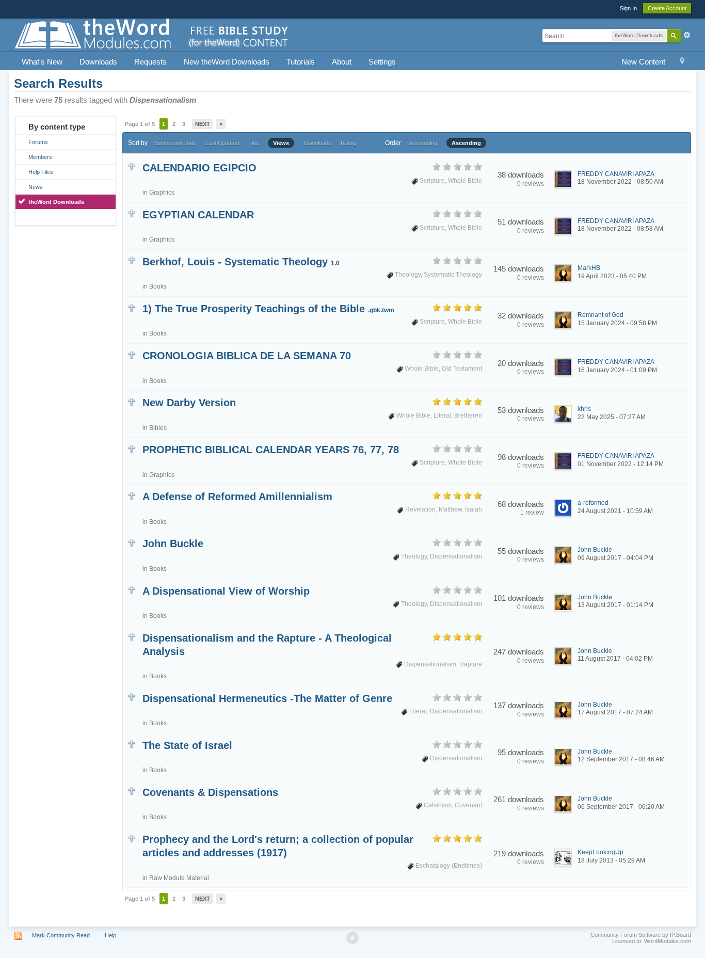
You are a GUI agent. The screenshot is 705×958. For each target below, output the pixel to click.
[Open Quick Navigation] (682, 62)
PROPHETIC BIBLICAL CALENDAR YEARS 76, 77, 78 (270, 449)
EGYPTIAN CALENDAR (198, 214)
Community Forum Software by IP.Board (640, 935)
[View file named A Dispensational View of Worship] (131, 589)
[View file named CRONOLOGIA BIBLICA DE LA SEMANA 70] (131, 353)
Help (110, 935)
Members (40, 157)
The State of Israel (187, 745)
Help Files (40, 172)
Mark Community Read (61, 935)
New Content (643, 61)
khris (584, 408)
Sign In (628, 8)
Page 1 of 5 (140, 124)
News (35, 187)
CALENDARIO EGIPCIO (199, 167)
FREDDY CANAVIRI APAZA (616, 174)
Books (158, 286)
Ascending (466, 143)
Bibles (158, 428)
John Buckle (172, 543)
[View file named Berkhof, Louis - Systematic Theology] (131, 260)
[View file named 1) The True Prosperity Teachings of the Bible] (131, 306)
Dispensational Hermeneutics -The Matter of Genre (267, 698)
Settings (382, 61)
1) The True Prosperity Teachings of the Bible (268, 308)
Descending (422, 143)
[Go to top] (352, 938)
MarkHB (589, 268)
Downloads (98, 61)
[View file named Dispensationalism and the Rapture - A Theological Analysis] (131, 636)
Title (253, 143)
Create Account (667, 8)
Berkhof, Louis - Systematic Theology (241, 261)
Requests (150, 61)
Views (281, 143)
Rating (349, 143)
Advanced (687, 35)
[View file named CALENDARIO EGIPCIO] (131, 166)
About (341, 61)
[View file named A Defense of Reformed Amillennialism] (131, 494)
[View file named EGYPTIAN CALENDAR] (131, 213)
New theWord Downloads (226, 61)
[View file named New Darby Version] (131, 400)
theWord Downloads (56, 202)
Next (202, 124)
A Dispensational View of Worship (226, 591)
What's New (42, 61)
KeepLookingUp (600, 852)
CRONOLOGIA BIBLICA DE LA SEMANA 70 (246, 355)
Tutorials (300, 61)
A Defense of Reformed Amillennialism (237, 496)
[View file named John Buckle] (131, 541)
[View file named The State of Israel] (131, 743)
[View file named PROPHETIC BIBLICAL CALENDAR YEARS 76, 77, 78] (131, 447)
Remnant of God (600, 314)
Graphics (161, 192)
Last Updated (222, 143)
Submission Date (175, 143)
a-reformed (593, 502)
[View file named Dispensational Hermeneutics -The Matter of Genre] (131, 696)
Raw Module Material (179, 878)
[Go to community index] (152, 34)
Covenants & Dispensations (210, 792)
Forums (38, 142)
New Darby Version (189, 402)
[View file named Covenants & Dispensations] (131, 790)
